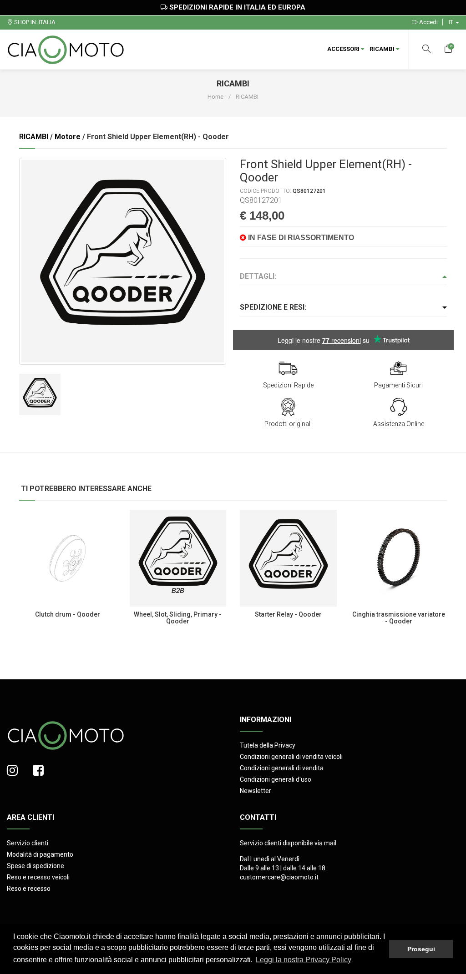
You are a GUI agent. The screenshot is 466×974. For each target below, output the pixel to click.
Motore (68, 136)
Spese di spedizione (35, 865)
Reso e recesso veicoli (38, 877)
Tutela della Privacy (267, 745)
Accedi (428, 22)
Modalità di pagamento (40, 854)
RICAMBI (383, 48)
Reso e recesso (29, 888)
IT (452, 22)
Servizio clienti (27, 843)
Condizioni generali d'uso (275, 779)
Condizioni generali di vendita (282, 768)
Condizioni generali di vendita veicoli (291, 756)
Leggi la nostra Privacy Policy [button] (303, 960)
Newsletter (255, 790)
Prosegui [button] (421, 949)
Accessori (344, 48)
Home (215, 96)
